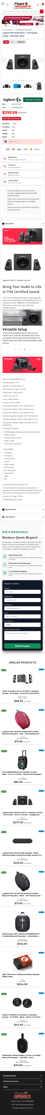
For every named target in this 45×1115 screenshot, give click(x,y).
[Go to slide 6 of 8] (26, 80)
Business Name (8, 596)
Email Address (8, 604)
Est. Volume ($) (8, 621)
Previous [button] (4, 60)
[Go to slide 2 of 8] (16, 80)
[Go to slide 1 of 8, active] (13, 80)
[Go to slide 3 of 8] (18, 80)
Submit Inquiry (22, 646)
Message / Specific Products (12, 629)
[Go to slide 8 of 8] (32, 80)
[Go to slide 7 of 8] (29, 80)
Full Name (7, 588)
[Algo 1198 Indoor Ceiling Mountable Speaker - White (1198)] (22, 969)
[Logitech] (12, 99)
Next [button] (41, 60)
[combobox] (21, 11)
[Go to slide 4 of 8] (21, 80)
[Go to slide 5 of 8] (24, 80)
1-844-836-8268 (28, 1101)
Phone (6, 613)
